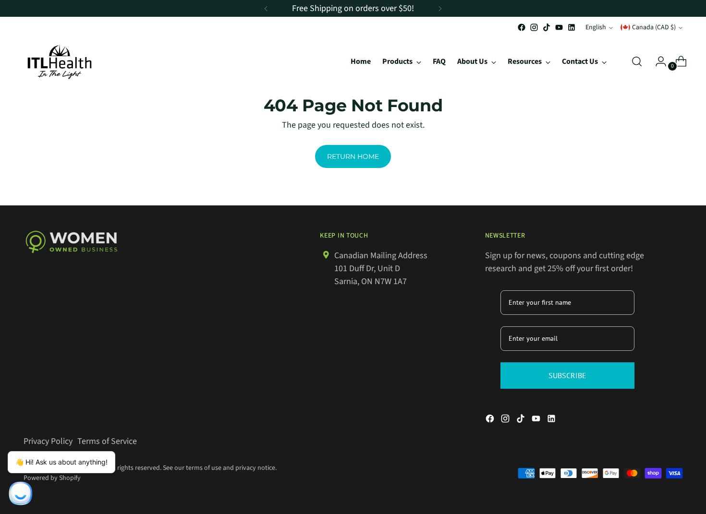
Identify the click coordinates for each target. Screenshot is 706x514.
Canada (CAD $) (654, 27)
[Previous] (266, 8)
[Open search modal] (636, 61)
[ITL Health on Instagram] (534, 27)
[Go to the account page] (657, 61)
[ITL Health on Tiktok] (546, 27)
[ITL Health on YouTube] (559, 27)
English (595, 27)
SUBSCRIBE (567, 375)
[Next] (439, 8)
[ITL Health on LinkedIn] (571, 27)
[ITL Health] (60, 61)
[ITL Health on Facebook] (521, 27)
